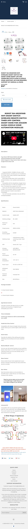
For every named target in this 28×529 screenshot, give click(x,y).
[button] (4, 84)
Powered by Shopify (19, 523)
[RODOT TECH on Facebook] (13, 519)
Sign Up (24, 512)
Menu (4, 1)
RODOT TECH (9, 523)
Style (2, 92)
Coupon (14, 473)
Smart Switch (10, 21)
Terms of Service (14, 475)
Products (14, 472)
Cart (26, 1)
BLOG (14, 479)
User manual (14, 480)
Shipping (3, 88)
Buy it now (6, 104)
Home (2, 21)
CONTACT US (14, 477)
